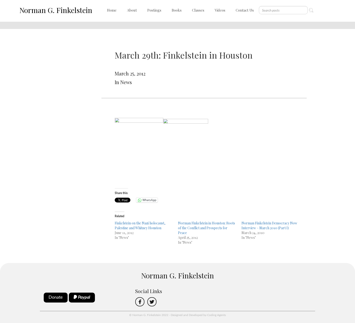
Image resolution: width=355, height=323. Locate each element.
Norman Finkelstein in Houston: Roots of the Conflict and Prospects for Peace (206, 228)
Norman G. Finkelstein (55, 10)
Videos (220, 10)
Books (177, 10)
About (132, 10)
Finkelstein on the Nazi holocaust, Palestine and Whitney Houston (140, 225)
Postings (154, 10)
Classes (198, 10)
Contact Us (245, 10)
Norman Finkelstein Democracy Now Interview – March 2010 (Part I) (269, 225)
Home (112, 10)
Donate (56, 297)
